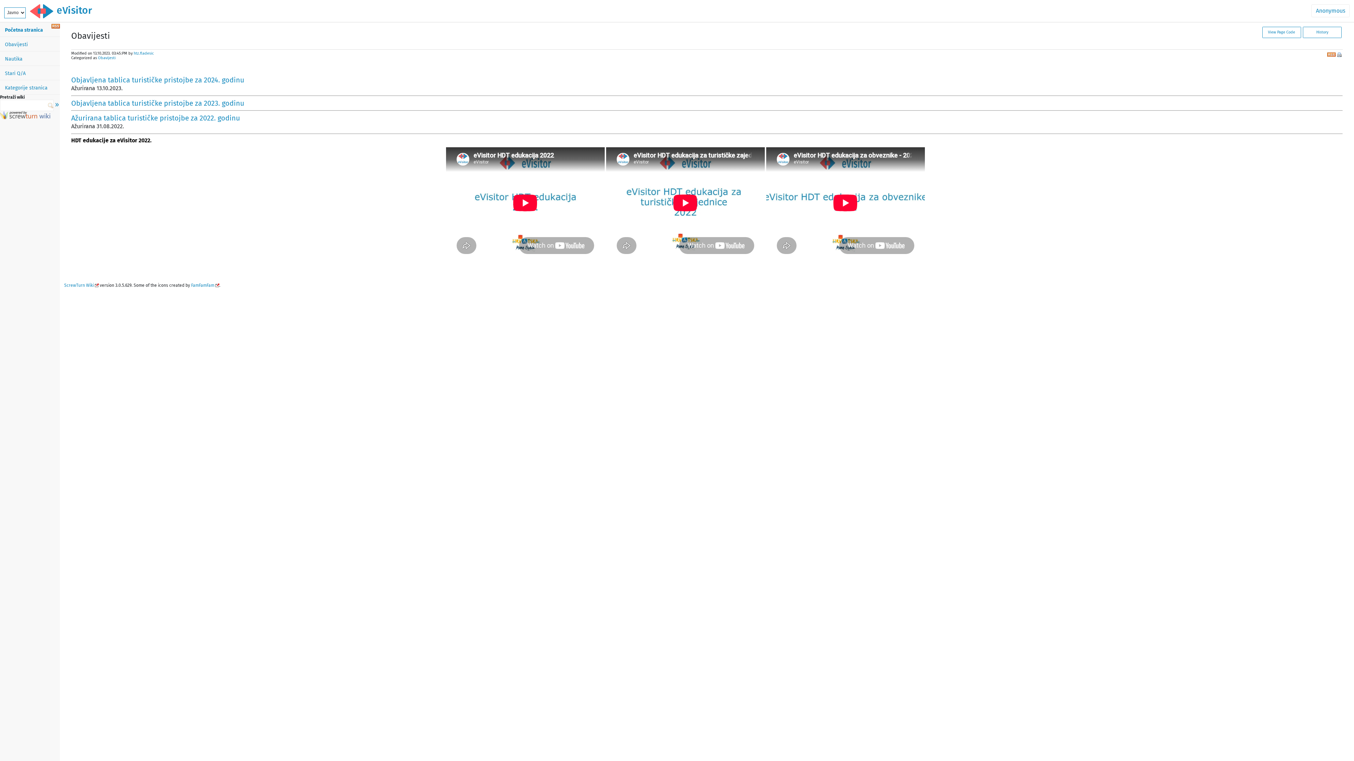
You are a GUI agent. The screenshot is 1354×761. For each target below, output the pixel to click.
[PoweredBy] (25, 117)
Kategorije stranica (26, 88)
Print (1340, 55)
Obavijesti (16, 45)
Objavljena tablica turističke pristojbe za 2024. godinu (157, 80)
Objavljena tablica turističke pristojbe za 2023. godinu (157, 103)
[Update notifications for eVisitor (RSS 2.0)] (55, 26)
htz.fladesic (144, 53)
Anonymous (1330, 10)
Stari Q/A (15, 73)
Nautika (14, 59)
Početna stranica (24, 30)
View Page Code (1281, 32)
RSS (1331, 54)
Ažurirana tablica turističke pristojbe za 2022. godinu (155, 118)
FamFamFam (202, 285)
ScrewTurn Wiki (79, 285)
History (1322, 32)
